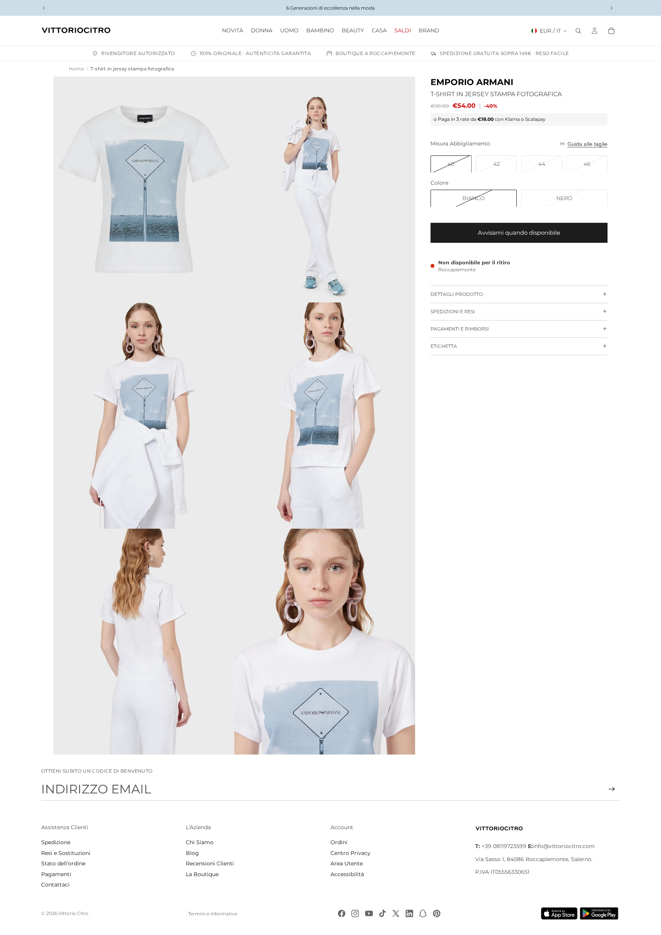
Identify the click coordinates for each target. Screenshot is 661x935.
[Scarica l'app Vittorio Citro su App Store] (559, 913)
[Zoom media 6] (324, 642)
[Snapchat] (422, 913)
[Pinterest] (436, 913)
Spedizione (55, 842)
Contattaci (55, 884)
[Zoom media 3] (143, 415)
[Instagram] (355, 913)
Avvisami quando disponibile (519, 232)
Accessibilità (347, 874)
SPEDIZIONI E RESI (453, 311)
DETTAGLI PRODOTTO (457, 294)
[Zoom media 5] (143, 642)
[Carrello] (611, 30)
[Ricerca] (578, 30)
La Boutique (202, 874)
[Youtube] (369, 913)
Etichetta (444, 346)
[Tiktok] (382, 913)
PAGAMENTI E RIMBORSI (460, 329)
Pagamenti (56, 874)
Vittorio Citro (73, 913)
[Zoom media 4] (324, 415)
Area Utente (346, 863)
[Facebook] (341, 913)
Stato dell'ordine (63, 863)
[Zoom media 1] (143, 190)
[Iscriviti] (612, 789)
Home (76, 69)
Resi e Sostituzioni (65, 853)
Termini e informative (212, 914)
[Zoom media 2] (324, 190)
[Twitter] (396, 913)
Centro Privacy (350, 853)
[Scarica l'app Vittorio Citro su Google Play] (600, 913)
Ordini (338, 842)
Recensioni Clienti (210, 863)
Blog (192, 853)
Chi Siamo (200, 842)
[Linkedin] (409, 913)
